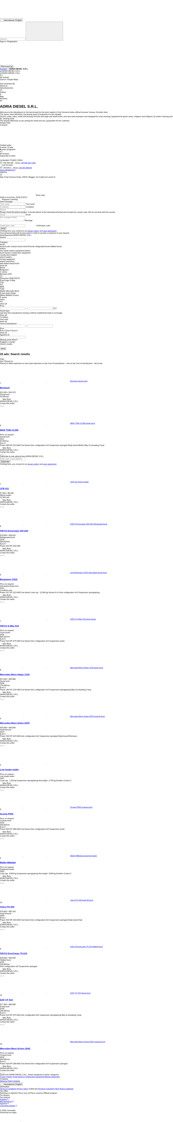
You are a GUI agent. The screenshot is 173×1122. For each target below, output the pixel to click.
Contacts (16, 1081)
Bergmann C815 (8, 579)
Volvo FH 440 (7, 907)
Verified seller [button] (6, 145)
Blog (57, 1089)
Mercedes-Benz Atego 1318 (15, 674)
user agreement (49, 231)
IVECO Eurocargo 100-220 (14, 531)
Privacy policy (22, 1089)
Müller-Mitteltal (8, 862)
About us (3, 1081)
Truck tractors (18, 1077)
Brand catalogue (66, 1089)
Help (10, 1081)
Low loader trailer (9, 769)
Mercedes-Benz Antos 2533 (15, 723)
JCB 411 (4, 488)
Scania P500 (6, 814)
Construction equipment (34, 1077)
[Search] (44, 31)
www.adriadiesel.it (7, 170)
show (3, 349)
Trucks (3, 1077)
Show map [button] (40, 195)
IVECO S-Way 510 (9, 626)
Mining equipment (52, 1077)
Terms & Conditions (8, 1089)
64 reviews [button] (4, 77)
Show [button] (17, 163)
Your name (30, 204)
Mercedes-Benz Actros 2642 (15, 1048)
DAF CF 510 (6, 1000)
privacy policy (33, 231)
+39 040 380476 (25, 168)
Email (28, 215)
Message (28, 220)
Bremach (5, 388)
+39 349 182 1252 (28, 163)
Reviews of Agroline (46, 1089)
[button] (86, 54)
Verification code (43, 226)
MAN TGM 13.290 (9, 430)
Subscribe (5, 462)
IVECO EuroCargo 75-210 (13, 953)
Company (30, 207)
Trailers (9, 1077)
